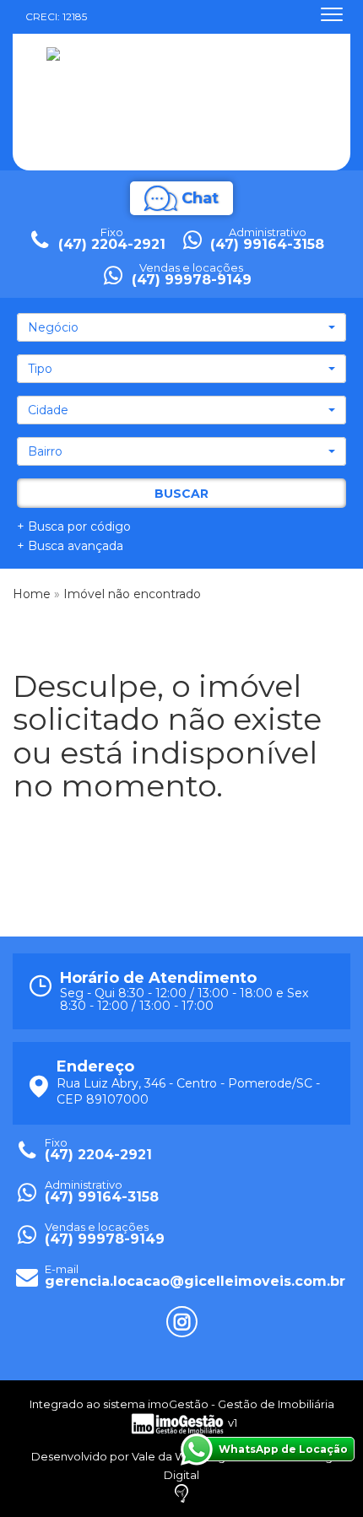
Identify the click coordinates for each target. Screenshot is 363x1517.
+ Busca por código (74, 526)
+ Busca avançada (70, 545)
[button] (181, 327)
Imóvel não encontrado (132, 594)
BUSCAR (181, 493)
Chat (200, 198)
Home (32, 594)
